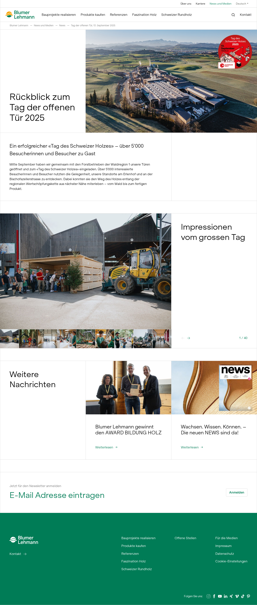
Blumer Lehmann (19, 25)
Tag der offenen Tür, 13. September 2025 (93, 25)
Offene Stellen (185, 538)
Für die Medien (226, 538)
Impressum (223, 546)
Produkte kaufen (93, 15)
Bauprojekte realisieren (59, 15)
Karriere (200, 3)
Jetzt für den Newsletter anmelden (35, 486)
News (62, 25)
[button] (188, 338)
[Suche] (233, 15)
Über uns (186, 3)
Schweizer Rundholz (176, 15)
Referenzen (118, 15)
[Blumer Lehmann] (20, 15)
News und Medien (221, 3)
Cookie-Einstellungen (231, 561)
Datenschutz (224, 554)
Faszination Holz (144, 15)
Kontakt (245, 15)
